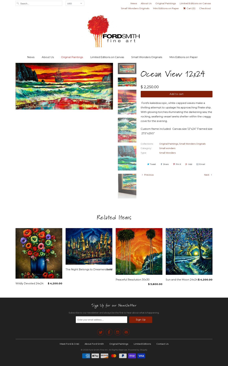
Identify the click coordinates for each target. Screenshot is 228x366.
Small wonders (167, 148)
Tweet (153, 164)
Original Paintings (165, 3)
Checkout (205, 8)
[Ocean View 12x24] (64, 86)
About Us (146, 3)
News (134, 3)
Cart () (190, 8)
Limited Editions (142, 343)
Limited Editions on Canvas (195, 3)
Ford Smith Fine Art (98, 349)
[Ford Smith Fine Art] (114, 30)
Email (202, 164)
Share (166, 164)
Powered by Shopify (137, 349)
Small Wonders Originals (135, 8)
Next (207, 174)
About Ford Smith (94, 343)
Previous (149, 174)
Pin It (178, 164)
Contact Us (162, 343)
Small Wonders (167, 152)
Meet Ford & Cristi (69, 343)
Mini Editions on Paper (166, 8)
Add (190, 164)
